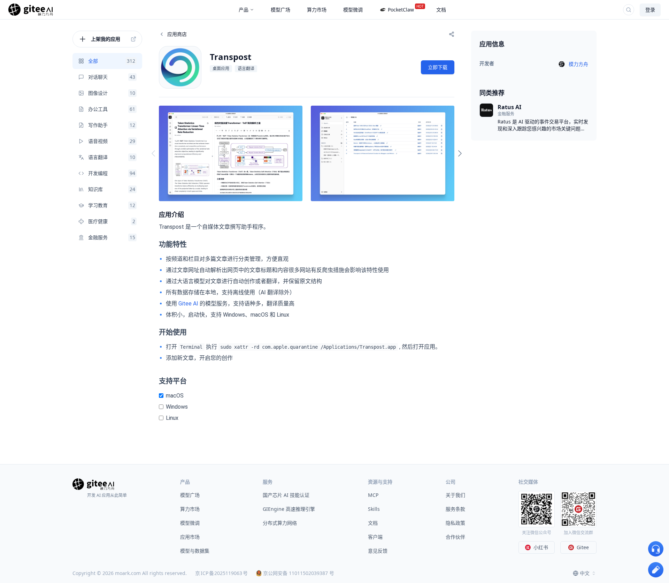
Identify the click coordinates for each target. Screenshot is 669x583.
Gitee (583, 547)
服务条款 (455, 509)
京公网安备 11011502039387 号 (298, 573)
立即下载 (437, 67)
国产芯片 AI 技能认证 (286, 495)
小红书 (540, 547)
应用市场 (190, 536)
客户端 (375, 536)
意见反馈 (377, 550)
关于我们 (455, 495)
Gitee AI (188, 303)
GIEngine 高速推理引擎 (289, 509)
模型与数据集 (194, 550)
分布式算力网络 (280, 523)
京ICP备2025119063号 (221, 573)
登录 (650, 9)
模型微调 (190, 523)
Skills (374, 509)
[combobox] (585, 573)
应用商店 (177, 34)
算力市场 (190, 509)
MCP (373, 495)
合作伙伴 (455, 536)
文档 (373, 523)
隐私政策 (455, 523)
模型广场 (190, 495)
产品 (243, 9)
